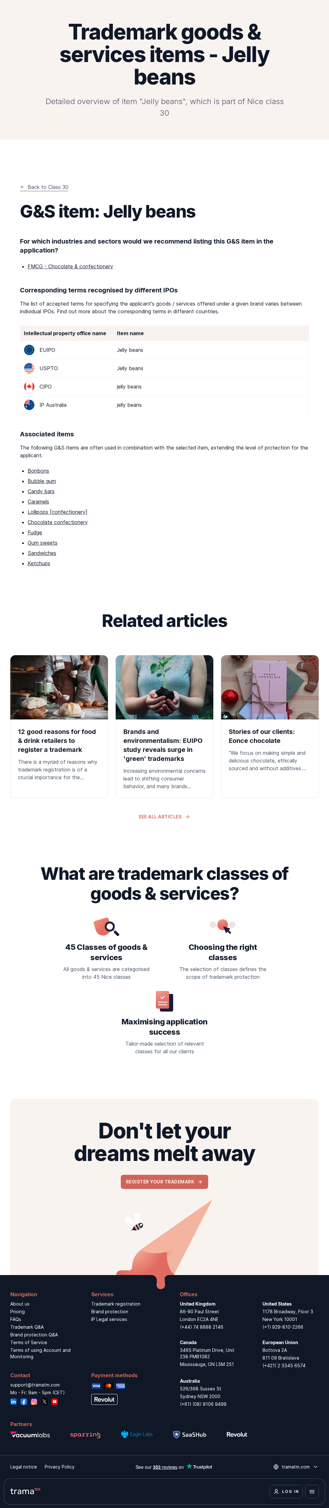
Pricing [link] (17, 1311)
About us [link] (20, 1304)
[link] (59, 722)
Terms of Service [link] (28, 1342)
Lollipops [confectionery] (57, 512)
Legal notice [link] (23, 1466)
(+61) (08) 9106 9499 (203, 1404)
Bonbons (38, 471)
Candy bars (41, 491)
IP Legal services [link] (109, 1319)
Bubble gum (42, 481)
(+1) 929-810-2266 (282, 1327)
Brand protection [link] (109, 1311)
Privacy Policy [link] (60, 1466)
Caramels (38, 501)
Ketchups (39, 563)
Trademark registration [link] (115, 1304)
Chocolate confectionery (58, 522)
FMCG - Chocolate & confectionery (70, 266)
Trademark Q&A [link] (27, 1327)
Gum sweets (43, 543)
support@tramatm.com (35, 1385)
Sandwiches (42, 553)
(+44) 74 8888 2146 (201, 1327)
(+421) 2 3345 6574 (284, 1365)
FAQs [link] (15, 1319)
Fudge (35, 532)
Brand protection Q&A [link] (34, 1334)
